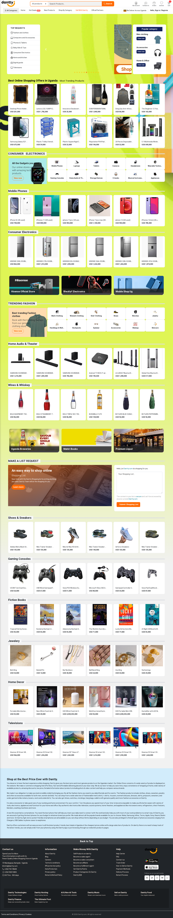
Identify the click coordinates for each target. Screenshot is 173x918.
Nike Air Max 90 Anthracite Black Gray (71, 547)
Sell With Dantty (82, 10)
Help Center (120, 854)
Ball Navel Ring (94, 670)
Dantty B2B (77, 875)
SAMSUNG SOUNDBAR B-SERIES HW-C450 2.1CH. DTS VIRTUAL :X (71, 373)
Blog (46, 857)
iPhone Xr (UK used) (17, 220)
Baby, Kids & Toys (19, 48)
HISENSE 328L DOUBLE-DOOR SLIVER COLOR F (124, 261)
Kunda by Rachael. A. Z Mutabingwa (45, 629)
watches (73, 798)
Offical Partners (97, 10)
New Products (49, 10)
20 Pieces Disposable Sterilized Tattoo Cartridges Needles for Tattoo (124, 142)
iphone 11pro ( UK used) (71, 220)
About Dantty (50, 854)
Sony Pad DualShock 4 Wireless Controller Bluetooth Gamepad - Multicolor (150, 588)
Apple (147, 815)
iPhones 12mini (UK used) (150, 220)
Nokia (124, 815)
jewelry (161, 793)
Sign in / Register (161, 10)
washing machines (21, 808)
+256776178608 (10, 869)
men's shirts (98, 796)
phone (51, 813)
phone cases (30, 820)
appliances (25, 805)
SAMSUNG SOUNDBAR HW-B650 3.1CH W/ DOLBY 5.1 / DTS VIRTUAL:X (19, 373)
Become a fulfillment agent (83, 866)
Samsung (130, 815)
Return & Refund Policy (53, 875)
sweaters (154, 793)
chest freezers (158, 805)
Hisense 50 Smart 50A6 (45, 752)
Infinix (137, 815)
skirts (140, 796)
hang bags (90, 798)
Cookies (29, 914)
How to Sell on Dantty (124, 866)
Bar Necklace (67, 670)
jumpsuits (147, 796)
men (39, 796)
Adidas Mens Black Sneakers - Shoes (19, 547)
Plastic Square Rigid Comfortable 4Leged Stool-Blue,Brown (71, 142)
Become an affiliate (80, 863)
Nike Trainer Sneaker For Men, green (150, 547)
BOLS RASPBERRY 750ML (19, 414)
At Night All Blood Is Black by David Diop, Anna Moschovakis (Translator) (150, 629)
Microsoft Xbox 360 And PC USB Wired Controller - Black (98, 588)
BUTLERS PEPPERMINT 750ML (150, 414)
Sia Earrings (146, 670)
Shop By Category (65, 10)
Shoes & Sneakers (19, 517)
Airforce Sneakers (122, 547)
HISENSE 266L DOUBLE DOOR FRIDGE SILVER (98, 261)
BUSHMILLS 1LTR (95, 414)
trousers (113, 796)
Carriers (48, 860)
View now (141, 38)
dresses (134, 796)
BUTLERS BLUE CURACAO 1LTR (124, 414)
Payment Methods (123, 869)
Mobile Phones (17, 191)
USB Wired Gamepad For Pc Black (45, 588)
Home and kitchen (20, 57)
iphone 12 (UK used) (122, 220)
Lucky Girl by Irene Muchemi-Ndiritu (124, 629)
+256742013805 (10, 872)
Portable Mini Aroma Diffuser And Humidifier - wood (19, 711)
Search (108, 4)
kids (52, 796)
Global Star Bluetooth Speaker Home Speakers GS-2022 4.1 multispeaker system (150, 373)
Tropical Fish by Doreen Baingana (19, 629)
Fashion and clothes (20, 33)
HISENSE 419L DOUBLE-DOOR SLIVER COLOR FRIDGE (150, 261)
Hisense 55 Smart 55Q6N (150, 752)
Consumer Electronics (21, 53)
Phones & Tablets (20, 43)
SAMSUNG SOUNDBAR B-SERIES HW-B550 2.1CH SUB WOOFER (45, 373)
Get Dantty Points (80, 869)
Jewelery (14, 641)
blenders (10, 808)
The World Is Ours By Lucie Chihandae (98, 629)
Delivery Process (122, 872)
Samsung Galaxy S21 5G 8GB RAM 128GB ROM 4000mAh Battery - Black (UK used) (19, 142)
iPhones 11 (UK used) (44, 220)
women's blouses (123, 796)
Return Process (122, 875)
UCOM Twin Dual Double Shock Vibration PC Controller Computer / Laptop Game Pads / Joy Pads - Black (19, 588)
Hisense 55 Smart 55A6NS (124, 752)
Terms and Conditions (9, 914)
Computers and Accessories (24, 38)
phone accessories (147, 818)
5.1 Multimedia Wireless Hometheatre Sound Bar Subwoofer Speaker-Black (150, 142)
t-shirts (106, 796)
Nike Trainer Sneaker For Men (45, 547)
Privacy (21, 914)
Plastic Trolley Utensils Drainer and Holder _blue (45, 142)
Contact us (120, 860)
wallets (97, 798)
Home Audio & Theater (22, 344)
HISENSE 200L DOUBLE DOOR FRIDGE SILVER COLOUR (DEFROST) (19, 261)
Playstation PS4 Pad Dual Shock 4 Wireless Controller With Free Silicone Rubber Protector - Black (98, 142)
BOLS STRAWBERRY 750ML (45, 414)
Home (23, 10)
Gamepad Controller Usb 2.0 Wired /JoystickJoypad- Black (124, 588)
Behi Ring (13, 670)
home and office (52, 805)
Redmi (163, 815)
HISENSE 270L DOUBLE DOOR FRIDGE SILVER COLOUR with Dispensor (45, 261)
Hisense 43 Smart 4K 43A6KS (19, 752)
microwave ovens (135, 805)
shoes (148, 793)
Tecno (142, 815)
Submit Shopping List (128, 504)
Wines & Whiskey (19, 385)
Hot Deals (34, 10)
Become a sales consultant (83, 860)
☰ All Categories (11, 10)
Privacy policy (50, 872)
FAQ (117, 857)
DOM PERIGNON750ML (97, 109)
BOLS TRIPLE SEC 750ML (71, 414)
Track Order (120, 863)
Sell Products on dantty (82, 854)
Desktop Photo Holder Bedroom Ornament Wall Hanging (19, 109)
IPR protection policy (52, 866)
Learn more (18, 487)
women (44, 796)
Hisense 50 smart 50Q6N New (98, 752)
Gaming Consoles (19, 558)
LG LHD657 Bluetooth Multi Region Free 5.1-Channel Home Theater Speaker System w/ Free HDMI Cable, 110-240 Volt (124, 373)
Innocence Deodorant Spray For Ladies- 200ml (71, 109)
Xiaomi (157, 815)
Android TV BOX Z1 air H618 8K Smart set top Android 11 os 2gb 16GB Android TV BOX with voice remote (98, 373)
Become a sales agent (81, 857)
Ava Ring (118, 670)
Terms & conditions (52, 863)
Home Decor (16, 682)
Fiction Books (17, 600)
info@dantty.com (11, 866)
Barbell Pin (40, 670)
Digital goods (18, 63)
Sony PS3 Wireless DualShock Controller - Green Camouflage (71, 588)
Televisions (17, 67)
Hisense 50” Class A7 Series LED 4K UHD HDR (71, 752)
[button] (45, 49)
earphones (42, 820)
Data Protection (51, 869)
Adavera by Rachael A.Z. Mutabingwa (71, 629)
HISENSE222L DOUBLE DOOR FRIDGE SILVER (71, 261)
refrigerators (147, 805)
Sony (152, 815)
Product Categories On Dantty (84, 872)
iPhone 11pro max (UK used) (98, 220)
